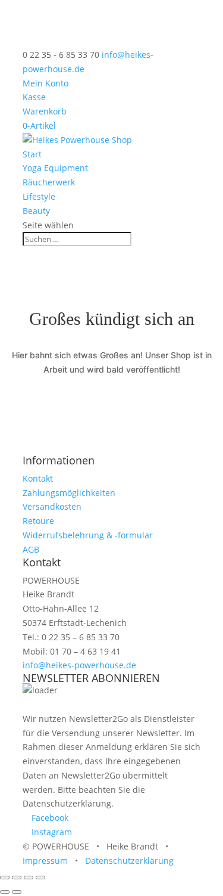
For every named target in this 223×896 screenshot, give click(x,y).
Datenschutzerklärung (129, 860)
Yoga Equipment (55, 167)
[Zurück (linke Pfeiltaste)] (5, 892)
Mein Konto (45, 83)
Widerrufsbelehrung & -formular (88, 535)
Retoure (38, 520)
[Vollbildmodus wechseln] (16, 877)
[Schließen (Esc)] (40, 877)
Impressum (45, 860)
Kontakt (38, 478)
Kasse (34, 97)
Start (32, 154)
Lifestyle (39, 196)
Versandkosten (52, 506)
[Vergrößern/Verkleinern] (5, 877)
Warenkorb (45, 111)
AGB (31, 549)
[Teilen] (28, 877)
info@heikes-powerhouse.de (79, 665)
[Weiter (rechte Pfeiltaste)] (16, 892)
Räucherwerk (49, 182)
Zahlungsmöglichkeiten (69, 492)
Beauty (36, 210)
